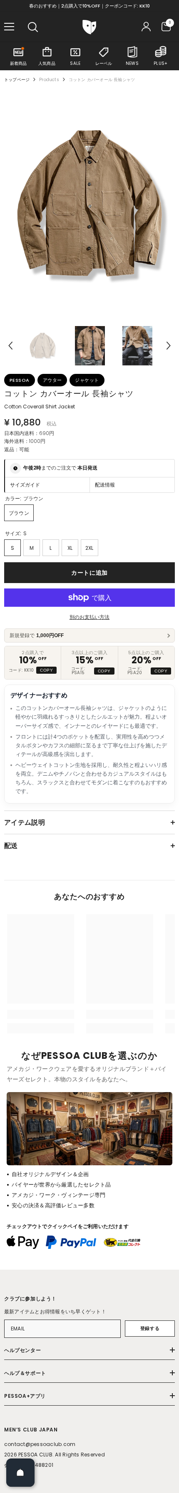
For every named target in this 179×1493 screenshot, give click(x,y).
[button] (10, 345)
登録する (149, 1328)
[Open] (20, 1472)
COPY (46, 670)
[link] (40, 1014)
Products (49, 80)
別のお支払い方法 (89, 616)
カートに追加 (89, 573)
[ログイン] (146, 26)
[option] (89, 204)
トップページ (17, 80)
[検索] (33, 27)
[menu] (9, 27)
